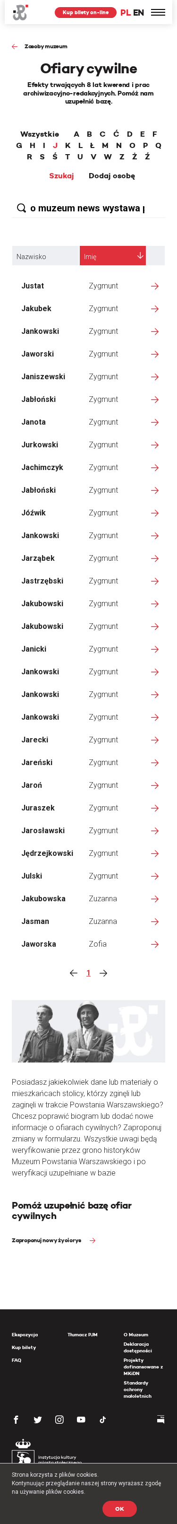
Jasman (35, 921)
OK (119, 1508)
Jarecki (34, 739)
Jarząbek (38, 558)
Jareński (36, 762)
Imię (90, 257)
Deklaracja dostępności (138, 1347)
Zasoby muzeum (46, 46)
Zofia (98, 944)
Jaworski (37, 353)
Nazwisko (31, 257)
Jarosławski (43, 830)
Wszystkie (39, 134)
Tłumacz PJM (82, 1335)
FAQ (16, 1360)
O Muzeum (136, 1335)
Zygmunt (103, 285)
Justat (32, 285)
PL (125, 12)
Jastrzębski (42, 580)
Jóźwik (33, 512)
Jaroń (31, 785)
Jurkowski (39, 444)
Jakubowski (42, 603)
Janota (33, 422)
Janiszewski (43, 376)
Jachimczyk (42, 467)
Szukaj (61, 176)
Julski (31, 875)
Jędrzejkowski (47, 853)
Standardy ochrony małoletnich (138, 1389)
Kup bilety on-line (86, 12)
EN (138, 12)
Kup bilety (24, 1347)
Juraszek (38, 807)
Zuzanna (103, 898)
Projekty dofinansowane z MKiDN (143, 1366)
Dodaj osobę (112, 176)
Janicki (33, 648)
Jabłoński (38, 399)
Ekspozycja (25, 1335)
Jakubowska (43, 898)
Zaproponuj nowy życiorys (47, 1240)
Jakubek (36, 308)
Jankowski (40, 331)
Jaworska (38, 944)
